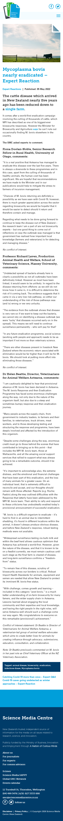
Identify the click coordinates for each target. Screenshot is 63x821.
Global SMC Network (14, 779)
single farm (14, 109)
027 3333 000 (32, 793)
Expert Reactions (12, 88)
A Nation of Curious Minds (43, 746)
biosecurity (33, 665)
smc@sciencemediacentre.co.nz (20, 797)
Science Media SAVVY (15, 775)
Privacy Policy (21, 811)
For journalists (11, 756)
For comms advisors (14, 764)
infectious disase (12, 668)
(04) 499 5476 (10, 793)
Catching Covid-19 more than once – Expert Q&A (29, 676)
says (36, 129)
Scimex (7, 771)
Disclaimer (7, 811)
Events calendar (11, 783)
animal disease (20, 665)
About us (8, 752)
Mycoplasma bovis (30, 668)
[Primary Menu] (58, 16)
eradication (45, 665)
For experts (9, 760)
